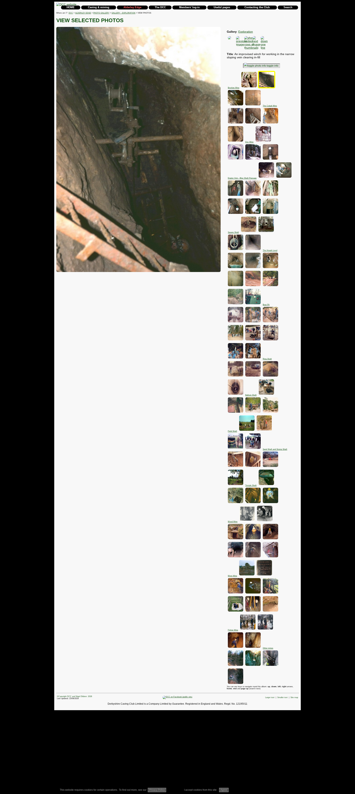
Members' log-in (189, 7)
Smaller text (282, 697)
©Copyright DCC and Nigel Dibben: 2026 (74, 696)
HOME (71, 7)
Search (288, 7)
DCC (71, 13)
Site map (294, 697)
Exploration (245, 31)
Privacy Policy (157, 789)
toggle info (272, 66)
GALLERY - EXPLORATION (123, 13)
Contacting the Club (257, 7)
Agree (223, 789)
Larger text (269, 697)
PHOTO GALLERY (101, 13)
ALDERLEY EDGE (83, 13)
